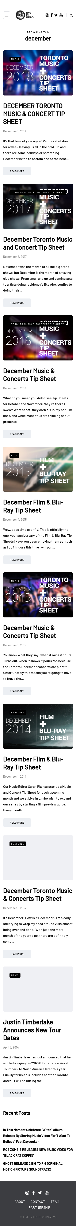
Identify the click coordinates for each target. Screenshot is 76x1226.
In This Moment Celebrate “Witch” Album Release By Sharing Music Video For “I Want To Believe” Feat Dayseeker (37, 1135)
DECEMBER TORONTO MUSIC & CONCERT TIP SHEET (34, 113)
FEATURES (17, 712)
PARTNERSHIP (39, 1207)
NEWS (15, 975)
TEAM (55, 1201)
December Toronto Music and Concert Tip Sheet (37, 243)
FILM (14, 455)
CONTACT (38, 1201)
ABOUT (20, 1201)
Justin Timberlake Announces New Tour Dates (32, 1029)
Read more (17, 171)
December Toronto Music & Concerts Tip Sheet (37, 894)
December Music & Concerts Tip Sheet (29, 374)
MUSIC (15, 59)
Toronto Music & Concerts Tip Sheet (37, 192)
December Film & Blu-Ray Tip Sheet (33, 506)
